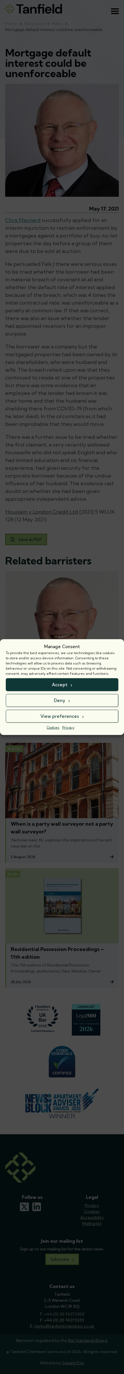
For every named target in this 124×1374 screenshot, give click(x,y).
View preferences (59, 716)
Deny (59, 700)
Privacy (68, 727)
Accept (59, 684)
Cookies (53, 727)
